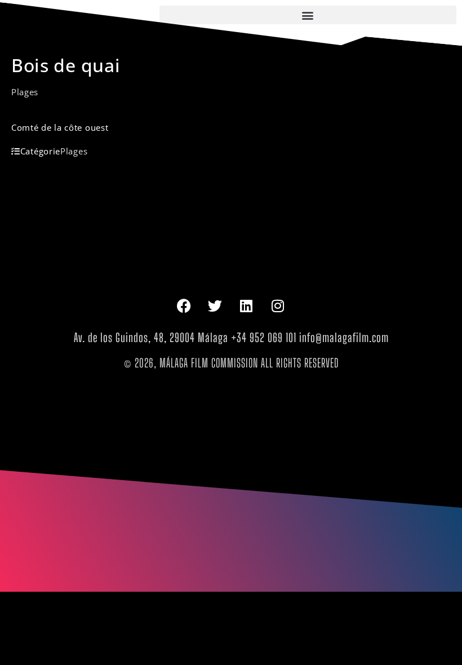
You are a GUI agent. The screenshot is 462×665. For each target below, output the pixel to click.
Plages (24, 91)
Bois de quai (65, 65)
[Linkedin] (247, 306)
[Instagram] (278, 306)
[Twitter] (215, 306)
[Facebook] (184, 306)
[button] (307, 15)
